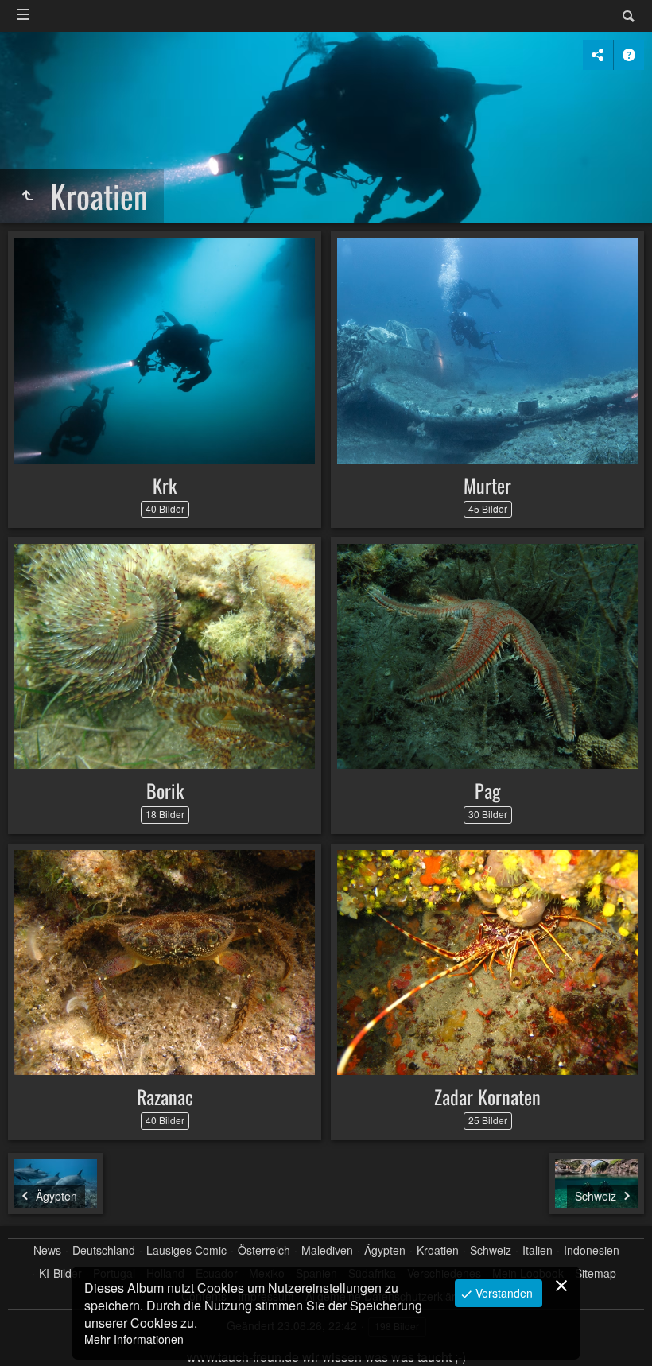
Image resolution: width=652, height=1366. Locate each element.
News (47, 1250)
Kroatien (438, 1250)
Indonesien (591, 1250)
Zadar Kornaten (487, 1096)
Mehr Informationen (134, 1339)
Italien (537, 1250)
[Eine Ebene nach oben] (27, 195)
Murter (487, 485)
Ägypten (385, 1250)
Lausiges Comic (186, 1250)
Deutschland (103, 1250)
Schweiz (490, 1250)
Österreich (264, 1250)
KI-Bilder (60, 1273)
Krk (165, 485)
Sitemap (595, 1273)
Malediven (327, 1250)
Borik (165, 790)
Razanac (165, 1096)
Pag (487, 790)
